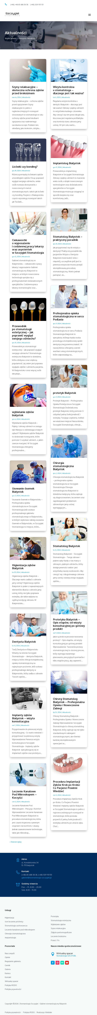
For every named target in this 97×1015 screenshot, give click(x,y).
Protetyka (55, 916)
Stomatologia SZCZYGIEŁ (66, 956)
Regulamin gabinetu (13, 961)
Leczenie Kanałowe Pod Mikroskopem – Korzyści (24, 794)
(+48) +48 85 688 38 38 (19, 5)
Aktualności (26, 97)
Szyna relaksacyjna (58, 928)
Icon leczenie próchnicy (14, 921)
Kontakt (8, 977)
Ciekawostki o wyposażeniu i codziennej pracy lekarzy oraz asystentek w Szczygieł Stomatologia (28, 246)
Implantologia (10, 937)
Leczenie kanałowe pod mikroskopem (20, 930)
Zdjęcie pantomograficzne (61, 932)
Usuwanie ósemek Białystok (23, 490)
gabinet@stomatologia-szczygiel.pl (37, 877)
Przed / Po (55, 940)
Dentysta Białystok (24, 641)
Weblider (48, 1012)
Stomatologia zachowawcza (16, 925)
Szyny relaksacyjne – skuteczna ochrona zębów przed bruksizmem (28, 90)
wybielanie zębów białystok (23, 413)
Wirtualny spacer (11, 981)
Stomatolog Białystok (66, 546)
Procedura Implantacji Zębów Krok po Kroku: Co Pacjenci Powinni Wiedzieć (66, 786)
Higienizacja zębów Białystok (23, 566)
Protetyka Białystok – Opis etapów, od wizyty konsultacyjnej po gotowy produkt (69, 624)
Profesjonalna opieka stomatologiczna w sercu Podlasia (68, 316)
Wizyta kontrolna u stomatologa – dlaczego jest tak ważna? (68, 90)
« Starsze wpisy (16, 842)
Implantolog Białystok (66, 163)
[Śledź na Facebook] (53, 963)
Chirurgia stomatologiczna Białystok (63, 466)
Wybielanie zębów (58, 924)
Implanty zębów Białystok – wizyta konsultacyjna (23, 718)
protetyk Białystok (64, 392)
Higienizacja (9, 918)
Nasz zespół (9, 953)
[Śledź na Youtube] (67, 963)
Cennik (7, 965)
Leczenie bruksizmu (58, 936)
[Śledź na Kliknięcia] (62, 963)
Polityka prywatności (13, 989)
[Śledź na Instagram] (57, 963)
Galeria (8, 969)
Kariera (7, 973)
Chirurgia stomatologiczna (15, 933)
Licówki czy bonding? (25, 166)
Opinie (7, 957)
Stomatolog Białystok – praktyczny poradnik (67, 238)
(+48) (37, 5)
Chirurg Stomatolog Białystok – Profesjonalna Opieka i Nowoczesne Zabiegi (69, 703)
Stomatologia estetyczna (61, 920)
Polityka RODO (11, 985)
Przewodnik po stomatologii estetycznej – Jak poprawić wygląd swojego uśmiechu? (24, 332)
